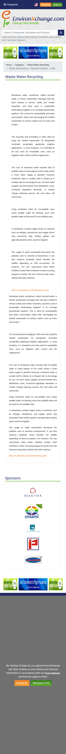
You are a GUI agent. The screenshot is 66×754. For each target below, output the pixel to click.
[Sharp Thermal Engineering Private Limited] (33, 560)
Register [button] (45, 4)
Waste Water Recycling (38, 65)
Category (19, 65)
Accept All (22, 682)
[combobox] (30, 33)
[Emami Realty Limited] (33, 511)
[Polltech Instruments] (33, 544)
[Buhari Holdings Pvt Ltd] (33, 528)
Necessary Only (41, 682)
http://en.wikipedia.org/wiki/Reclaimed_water (30, 290)
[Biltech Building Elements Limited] (33, 492)
